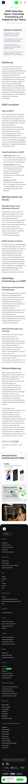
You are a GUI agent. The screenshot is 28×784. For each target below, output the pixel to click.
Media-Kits (4, 671)
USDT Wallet (5, 713)
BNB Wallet (4, 716)
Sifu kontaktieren (9, 513)
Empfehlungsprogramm (8, 639)
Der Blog (4, 628)
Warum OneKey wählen (7, 621)
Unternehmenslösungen (8, 637)
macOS (4, 576)
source (17, 235)
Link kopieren (15, 441)
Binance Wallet (5, 738)
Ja (4, 447)
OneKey (17, 414)
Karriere (4, 668)
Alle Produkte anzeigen (7, 552)
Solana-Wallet (5, 709)
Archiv (17, 7)
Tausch (3, 596)
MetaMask (4, 727)
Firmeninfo (4, 666)
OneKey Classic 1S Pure (7, 547)
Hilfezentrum (5, 653)
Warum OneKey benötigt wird (9, 623)
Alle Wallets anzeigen (7, 718)
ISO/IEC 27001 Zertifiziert (8, 691)
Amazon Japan (5, 563)
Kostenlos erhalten (10, 496)
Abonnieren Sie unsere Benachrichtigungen (14, 759)
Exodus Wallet (5, 745)
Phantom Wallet (6, 729)
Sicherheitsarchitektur (7, 626)
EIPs (3, 603)
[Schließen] (25, 779)
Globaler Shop (5, 560)
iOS (3, 581)
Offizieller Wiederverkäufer (8, 644)
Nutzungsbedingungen (7, 675)
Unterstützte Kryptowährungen (9, 599)
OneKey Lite (5, 549)
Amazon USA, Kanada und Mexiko (10, 565)
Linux (3, 588)
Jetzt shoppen (9, 471)
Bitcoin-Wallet (5, 704)
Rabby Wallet (5, 731)
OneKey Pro (5, 543)
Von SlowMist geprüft (7, 689)
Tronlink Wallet (5, 734)
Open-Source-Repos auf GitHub (10, 686)
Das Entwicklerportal (7, 612)
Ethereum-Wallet (6, 707)
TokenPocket (5, 736)
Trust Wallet (5, 747)
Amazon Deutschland (7, 567)
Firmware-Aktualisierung (8, 657)
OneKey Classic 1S (6, 545)
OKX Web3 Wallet (6, 741)
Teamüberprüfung (6, 677)
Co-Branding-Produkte (7, 641)
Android (4, 583)
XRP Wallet (4, 711)
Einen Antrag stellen (7, 655)
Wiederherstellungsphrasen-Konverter (11, 601)
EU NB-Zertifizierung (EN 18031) (9, 693)
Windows (4, 578)
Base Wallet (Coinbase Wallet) (9, 743)
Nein (21, 444)
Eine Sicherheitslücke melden (9, 695)
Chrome (4, 585)
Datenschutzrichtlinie (7, 673)
